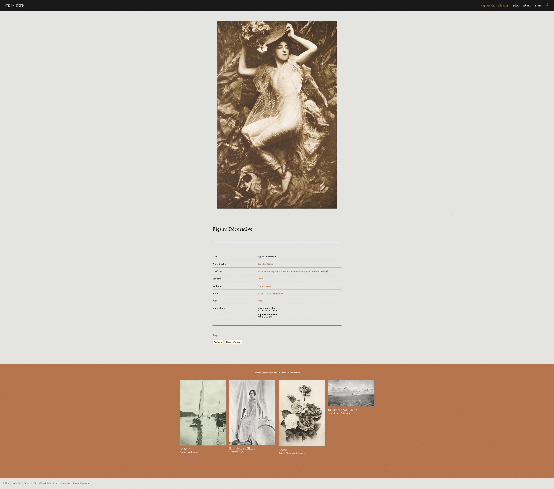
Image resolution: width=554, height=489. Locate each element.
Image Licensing (81, 483)
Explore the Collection (495, 6)
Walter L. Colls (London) (270, 293)
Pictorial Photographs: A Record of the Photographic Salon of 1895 (292, 271)
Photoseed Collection (289, 373)
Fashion (218, 342)
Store (538, 6)
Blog (516, 6)
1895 (260, 301)
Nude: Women (233, 342)
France (261, 279)
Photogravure (265, 286)
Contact (67, 483)
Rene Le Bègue (265, 264)
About (527, 6)
